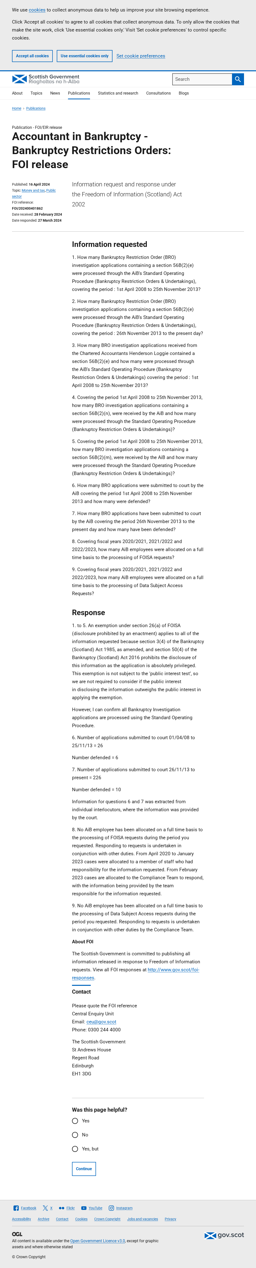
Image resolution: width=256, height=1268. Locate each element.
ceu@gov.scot (101, 1022)
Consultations (158, 93)
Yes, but (90, 1149)
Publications (79, 93)
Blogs (184, 93)
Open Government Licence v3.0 (97, 1240)
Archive (43, 1219)
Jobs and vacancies (142, 1219)
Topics (36, 93)
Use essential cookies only (84, 56)
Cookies (81, 1219)
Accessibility (21, 1219)
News (55, 93)
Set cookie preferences (140, 56)
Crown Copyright (107, 1219)
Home (16, 108)
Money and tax (33, 190)
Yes (86, 1121)
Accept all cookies (32, 56)
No (85, 1135)
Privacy (170, 1219)
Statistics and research (118, 93)
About (17, 93)
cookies (37, 10)
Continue (84, 1168)
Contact (62, 1219)
